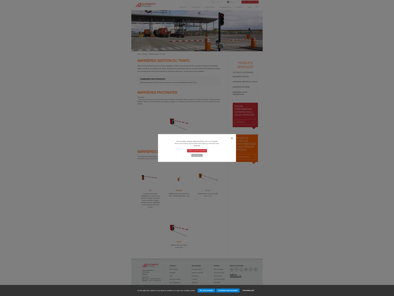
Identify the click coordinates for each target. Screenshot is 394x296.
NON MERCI (197, 155)
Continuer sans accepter (227, 290)
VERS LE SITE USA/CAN (197, 151)
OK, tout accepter (206, 290)
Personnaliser (248, 290)
